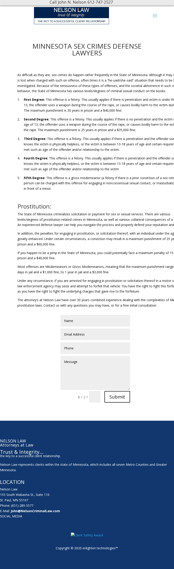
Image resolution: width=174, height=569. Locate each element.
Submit (117, 397)
